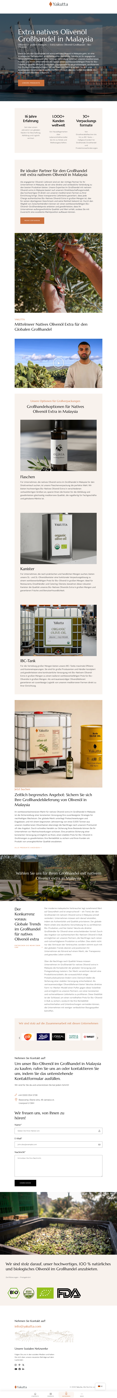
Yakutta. (79, 1387)
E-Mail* (18, 1138)
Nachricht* (20, 1152)
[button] (58, 363)
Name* (18, 1124)
